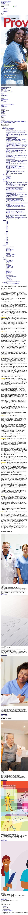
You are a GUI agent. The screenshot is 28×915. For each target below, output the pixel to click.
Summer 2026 (4, 88)
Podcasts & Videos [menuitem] (5, 110)
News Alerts (6, 10)
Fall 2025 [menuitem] (8, 90)
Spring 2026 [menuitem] (3, 90)
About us (5, 906)
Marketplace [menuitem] (3, 115)
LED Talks (3, 113)
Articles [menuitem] (2, 13)
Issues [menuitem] (2, 14)
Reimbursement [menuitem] (4, 106)
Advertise (5, 11)
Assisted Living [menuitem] (4, 95)
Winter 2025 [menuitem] (3, 91)
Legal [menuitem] (2, 100)
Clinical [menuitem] (2, 98)
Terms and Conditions (8, 910)
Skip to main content (5, 2)
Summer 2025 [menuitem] (9, 91)
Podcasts (2, 112)
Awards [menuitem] (2, 117)
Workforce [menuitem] (3, 109)
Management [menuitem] (3, 101)
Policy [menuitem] (2, 102)
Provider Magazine (5, 121)
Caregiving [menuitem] (3, 96)
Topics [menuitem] (2, 94)
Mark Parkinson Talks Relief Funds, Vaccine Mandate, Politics (13, 122)
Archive (2, 93)
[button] (15, 6)
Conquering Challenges (6, 87)
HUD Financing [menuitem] (4, 99)
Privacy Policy (6, 909)
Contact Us (5, 907)
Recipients (3, 120)
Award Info (3, 118)
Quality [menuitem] (2, 105)
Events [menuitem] (2, 116)
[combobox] (7, 6)
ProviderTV (3, 111)
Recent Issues (3, 89)
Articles (11, 121)
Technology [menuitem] (3, 107)
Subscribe (5, 8)
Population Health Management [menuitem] (7, 104)
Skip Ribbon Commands (6, 1)
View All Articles (4, 715)
